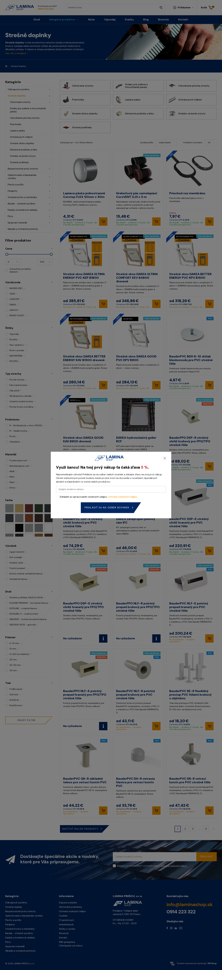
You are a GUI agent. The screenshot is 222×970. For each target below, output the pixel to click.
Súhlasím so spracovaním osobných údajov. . (98, 496)
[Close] (164, 458)
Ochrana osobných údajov (122, 496)
